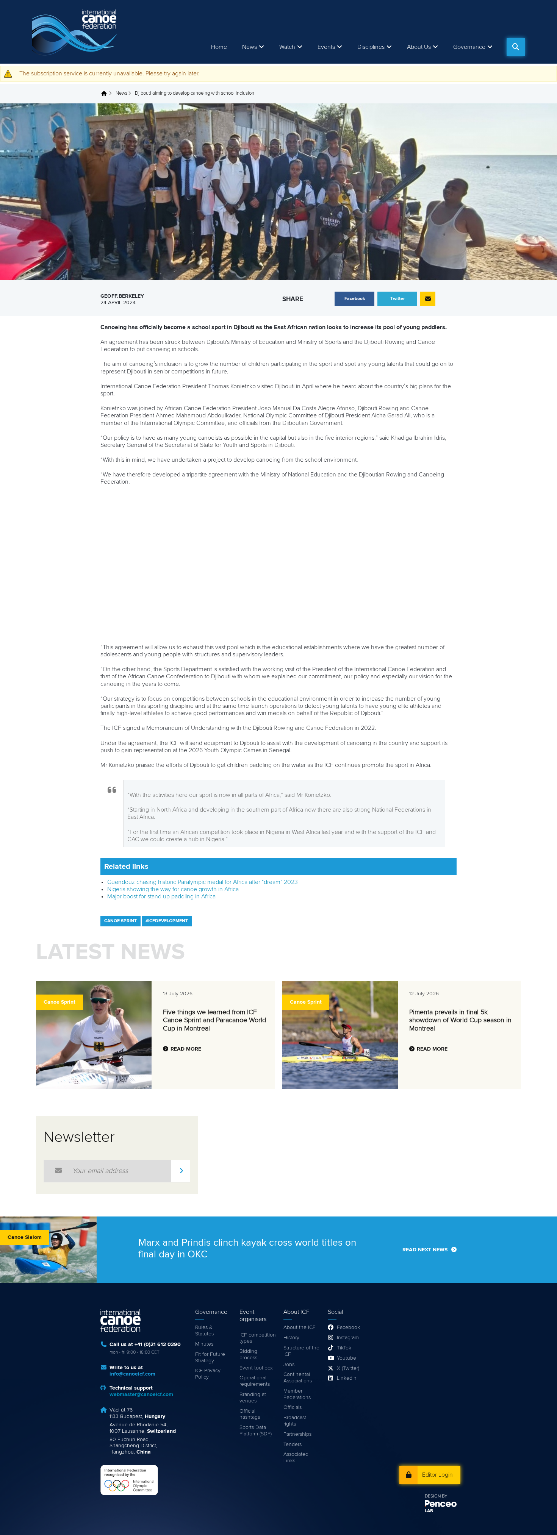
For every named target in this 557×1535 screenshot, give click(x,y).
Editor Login (437, 1475)
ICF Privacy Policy (208, 1374)
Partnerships (297, 1434)
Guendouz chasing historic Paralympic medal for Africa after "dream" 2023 (202, 882)
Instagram (348, 1337)
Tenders (292, 1444)
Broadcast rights (294, 1421)
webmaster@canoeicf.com (141, 1394)
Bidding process (248, 1354)
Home (219, 47)
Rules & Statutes (204, 1331)
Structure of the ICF (301, 1351)
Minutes (204, 1344)
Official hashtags (249, 1414)
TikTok (344, 1348)
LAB (429, 1511)
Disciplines (371, 47)
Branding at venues (252, 1398)
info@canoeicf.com (132, 1374)
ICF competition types (257, 1338)
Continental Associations (297, 1378)
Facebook (348, 1327)
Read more (186, 1049)
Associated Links (295, 1457)
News (249, 47)
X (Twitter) (348, 1368)
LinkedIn (347, 1378)
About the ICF (299, 1327)
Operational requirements (254, 1381)
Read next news (424, 1249)
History (291, 1337)
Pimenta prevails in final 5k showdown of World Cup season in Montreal (460, 1020)
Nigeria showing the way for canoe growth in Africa (173, 889)
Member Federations (297, 1394)
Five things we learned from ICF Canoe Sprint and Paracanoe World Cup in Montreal (214, 1020)
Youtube (346, 1358)
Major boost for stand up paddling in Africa (161, 896)
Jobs (288, 1364)
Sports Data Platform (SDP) (255, 1431)
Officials (292, 1407)
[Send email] (427, 299)
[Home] (75, 32)
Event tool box (256, 1368)
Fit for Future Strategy (210, 1357)
